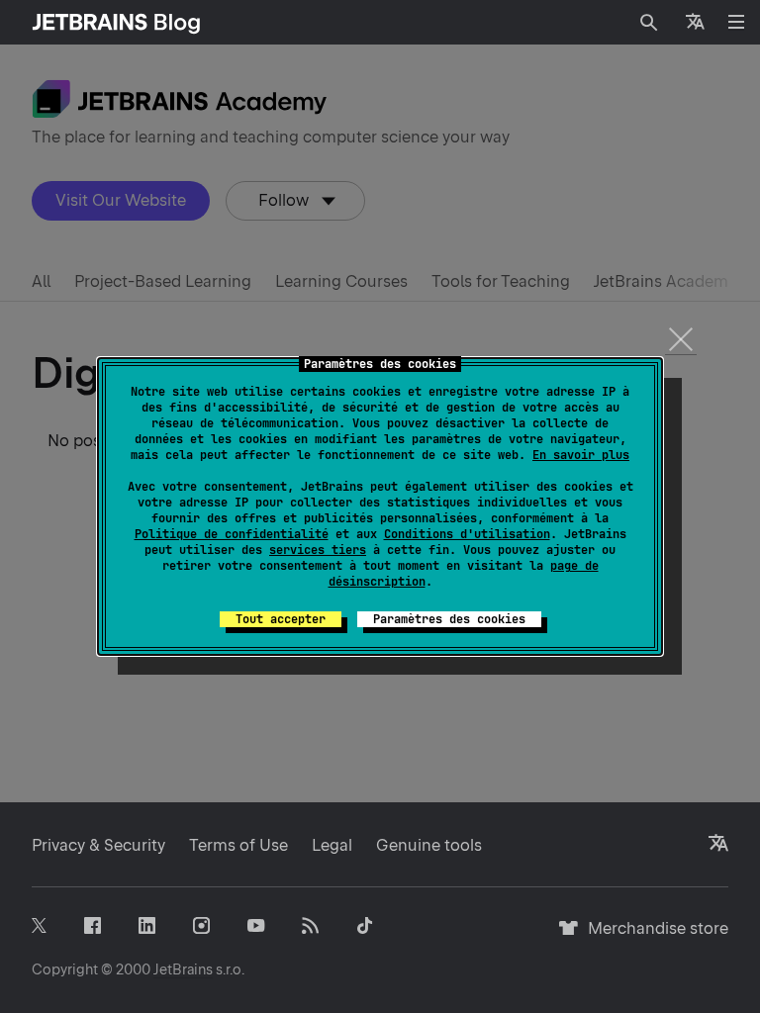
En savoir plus (580, 455)
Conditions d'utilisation (467, 534)
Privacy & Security (98, 845)
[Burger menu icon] (736, 22)
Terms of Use (238, 845)
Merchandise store (652, 937)
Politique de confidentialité (232, 534)
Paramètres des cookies (449, 619)
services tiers (317, 550)
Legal (332, 845)
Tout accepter (281, 619)
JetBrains (183, 969)
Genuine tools (429, 845)
